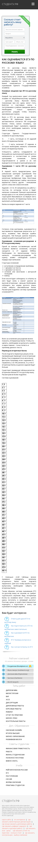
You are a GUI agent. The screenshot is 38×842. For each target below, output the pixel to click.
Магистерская (12, 693)
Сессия (9, 779)
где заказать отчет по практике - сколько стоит (16, 832)
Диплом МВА (11, 690)
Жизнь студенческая (15, 755)
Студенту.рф (10, 4)
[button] (33, 4)
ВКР (7, 696)
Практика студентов (15, 785)
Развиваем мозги (14, 739)
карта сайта (6, 820)
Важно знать (12, 761)
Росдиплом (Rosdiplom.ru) (18, 666)
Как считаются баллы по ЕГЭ (22, 647)
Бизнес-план (11, 718)
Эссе (8, 699)
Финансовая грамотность (18, 748)
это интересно (19, 820)
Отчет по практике (14, 715)
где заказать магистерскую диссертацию (16, 821)
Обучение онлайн (14, 730)
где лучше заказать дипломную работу (17, 824)
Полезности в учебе (15, 758)
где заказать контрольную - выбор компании (18, 834)
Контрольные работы (15, 721)
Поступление (12, 776)
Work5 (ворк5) (13, 682)
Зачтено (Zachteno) (15, 678)
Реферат (9, 712)
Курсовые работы (13, 709)
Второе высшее (13, 733)
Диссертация (12, 703)
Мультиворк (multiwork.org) (18, 670)
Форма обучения (13, 782)
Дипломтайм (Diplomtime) (17, 674)
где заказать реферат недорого (14, 826)
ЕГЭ (7, 773)
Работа (9, 752)
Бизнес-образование (15, 736)
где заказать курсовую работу (17, 827)
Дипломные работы (15, 706)
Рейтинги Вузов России (17, 770)
